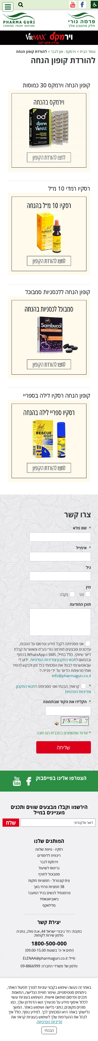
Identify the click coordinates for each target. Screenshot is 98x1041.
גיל (88, 567)
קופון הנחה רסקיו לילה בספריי (56, 395)
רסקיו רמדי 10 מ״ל (69, 188)
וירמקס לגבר (49, 861)
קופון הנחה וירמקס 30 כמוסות (56, 85)
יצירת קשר (49, 922)
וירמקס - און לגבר (63, 51)
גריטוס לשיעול (49, 867)
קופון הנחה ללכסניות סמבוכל (57, 292)
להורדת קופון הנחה (63, 60)
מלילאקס (49, 905)
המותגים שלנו (49, 840)
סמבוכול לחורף (49, 874)
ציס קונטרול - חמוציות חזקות (49, 880)
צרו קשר (77, 514)
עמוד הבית (87, 51)
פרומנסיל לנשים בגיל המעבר (49, 892)
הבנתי (49, 1030)
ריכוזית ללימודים (49, 855)
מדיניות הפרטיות (49, 1021)
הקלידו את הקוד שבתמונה (65, 701)
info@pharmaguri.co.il (71, 675)
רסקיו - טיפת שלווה (49, 849)
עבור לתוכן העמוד (49, 13)
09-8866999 (30, 965)
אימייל (81, 547)
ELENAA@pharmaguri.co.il (45, 958)
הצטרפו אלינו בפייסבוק (61, 777)
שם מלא (80, 528)
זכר (81, 594)
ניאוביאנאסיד (49, 898)
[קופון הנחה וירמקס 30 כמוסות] (49, 130)
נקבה (64, 594)
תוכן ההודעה (80, 604)
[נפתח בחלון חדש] (82, 4)
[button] (20, 5)
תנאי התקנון (66, 659)
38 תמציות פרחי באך (49, 886)
